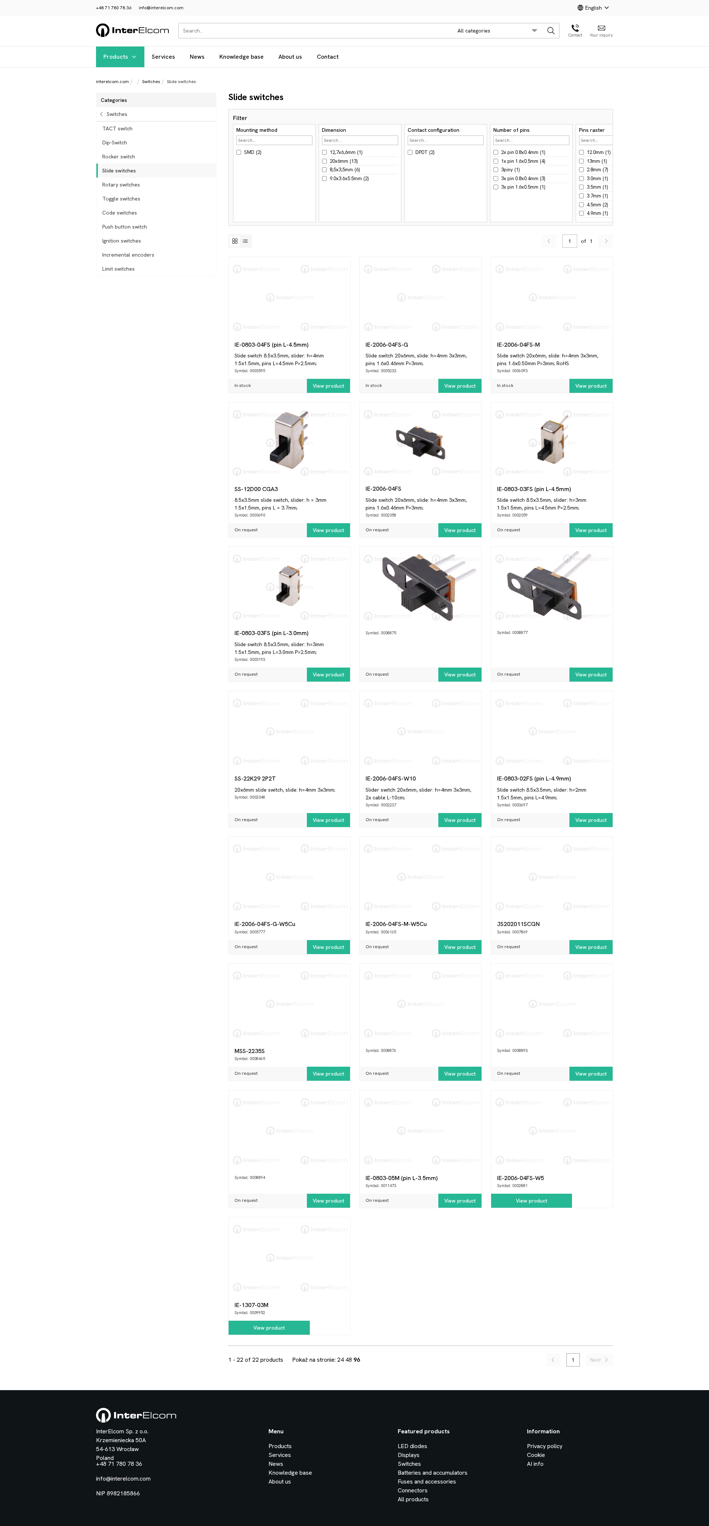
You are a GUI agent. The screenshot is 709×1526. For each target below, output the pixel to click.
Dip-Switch (114, 142)
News (197, 57)
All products (413, 1499)
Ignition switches (121, 240)
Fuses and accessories (427, 1481)
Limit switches (118, 268)
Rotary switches (121, 184)
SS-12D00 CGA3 (256, 489)
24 (340, 1360)
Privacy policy (544, 1446)
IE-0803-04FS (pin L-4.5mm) (271, 345)
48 (348, 1360)
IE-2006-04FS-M (518, 345)
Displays (408, 1455)
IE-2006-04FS (383, 489)
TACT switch (117, 128)
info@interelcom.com (161, 8)
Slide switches (119, 170)
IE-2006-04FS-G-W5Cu (264, 924)
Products (115, 57)
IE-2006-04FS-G (387, 345)
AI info (535, 1464)
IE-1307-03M (251, 1305)
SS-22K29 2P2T (255, 778)
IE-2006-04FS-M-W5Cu (396, 924)
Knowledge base (241, 57)
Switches (151, 82)
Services (163, 57)
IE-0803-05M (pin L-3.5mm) (402, 1178)
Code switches (119, 212)
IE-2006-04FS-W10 (391, 778)
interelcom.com (112, 82)
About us (290, 57)
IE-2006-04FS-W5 (520, 1178)
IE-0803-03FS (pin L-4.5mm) (534, 489)
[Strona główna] (132, 36)
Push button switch (124, 226)
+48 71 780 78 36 (113, 8)
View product (328, 386)
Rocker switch (118, 156)
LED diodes (412, 1446)
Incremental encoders (128, 254)
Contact (328, 57)
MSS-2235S (249, 1051)
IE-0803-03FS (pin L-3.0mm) (271, 633)
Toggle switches (121, 198)
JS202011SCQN (518, 924)
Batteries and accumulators (432, 1473)
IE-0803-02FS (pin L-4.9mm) (534, 778)
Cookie (536, 1455)
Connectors (413, 1490)
